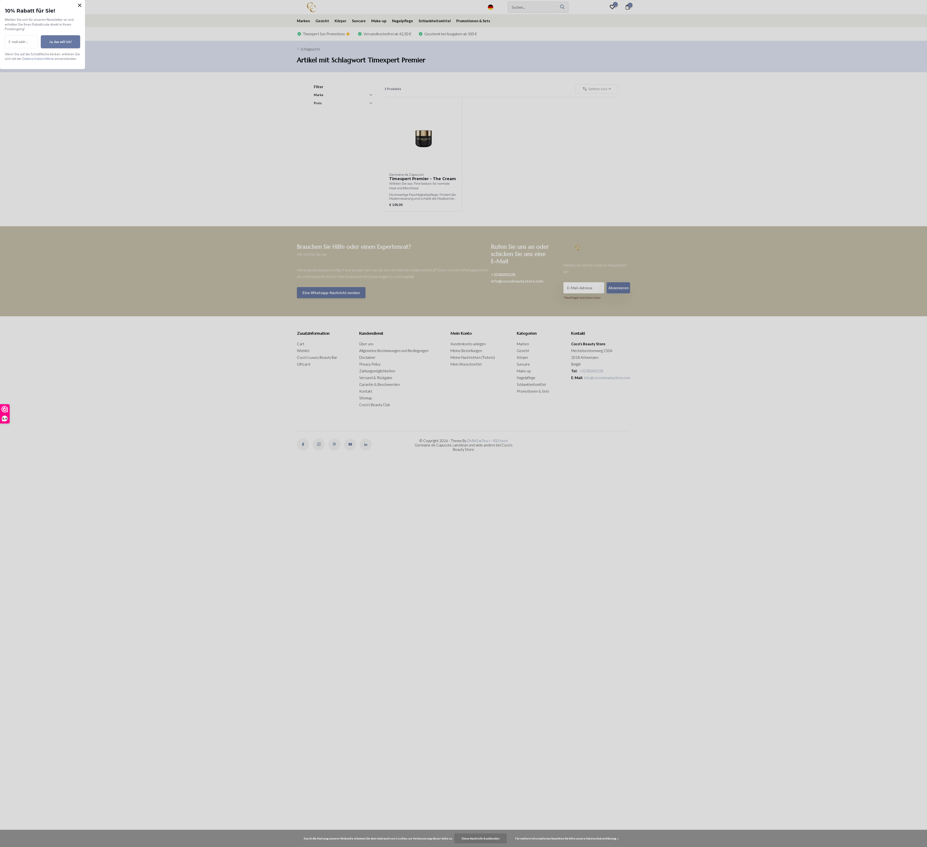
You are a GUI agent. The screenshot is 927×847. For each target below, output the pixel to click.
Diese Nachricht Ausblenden (480, 838)
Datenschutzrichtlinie (38, 59)
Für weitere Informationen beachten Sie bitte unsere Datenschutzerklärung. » (567, 838)
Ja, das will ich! (60, 42)
